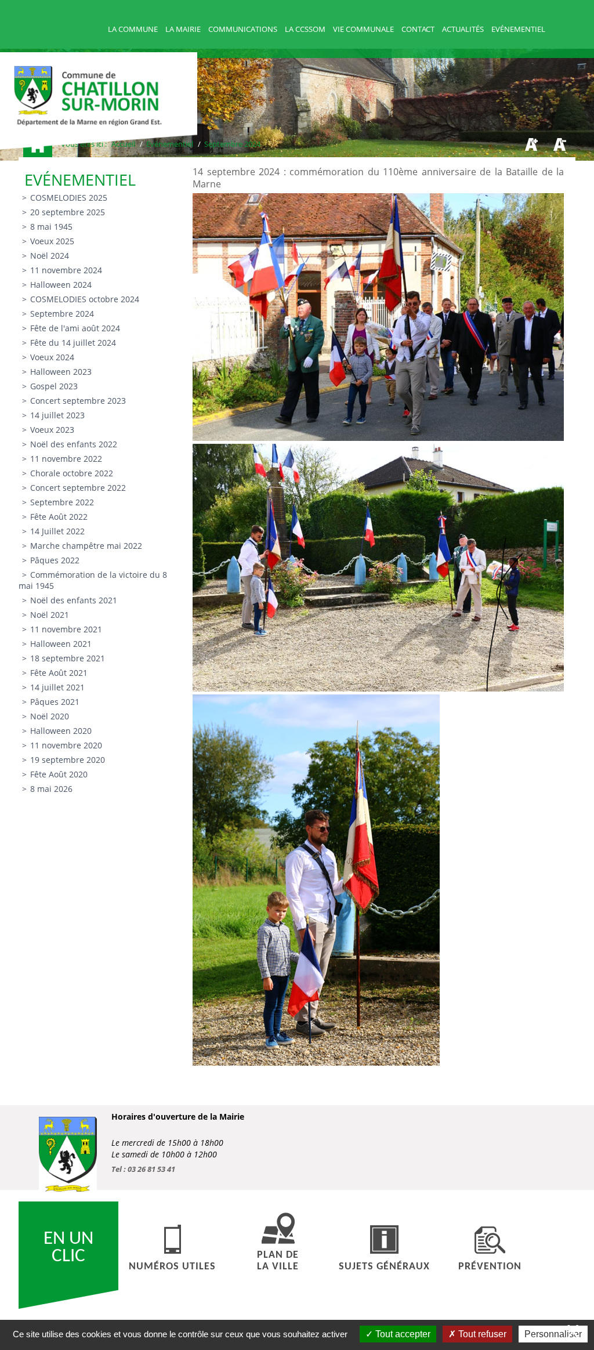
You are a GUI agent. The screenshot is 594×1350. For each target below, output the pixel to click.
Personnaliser (553, 1334)
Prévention (489, 1266)
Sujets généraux (384, 1266)
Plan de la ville (278, 1261)
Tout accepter (401, 1334)
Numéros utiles (172, 1266)
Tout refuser (481, 1334)
